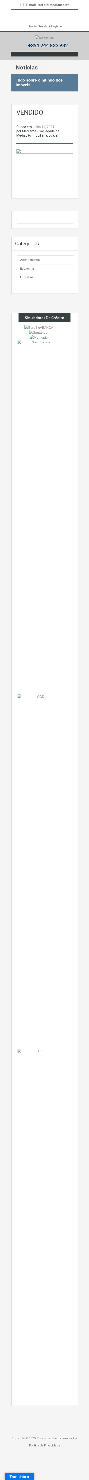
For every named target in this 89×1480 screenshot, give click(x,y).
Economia (27, 268)
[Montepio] (39, 337)
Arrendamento (30, 260)
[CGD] (39, 871)
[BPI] (39, 1226)
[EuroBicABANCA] (38, 327)
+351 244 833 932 (48, 45)
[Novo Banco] (39, 517)
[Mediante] (44, 37)
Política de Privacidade (44, 1445)
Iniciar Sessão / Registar (45, 26)
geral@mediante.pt (53, 5)
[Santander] (39, 332)
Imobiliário (27, 277)
